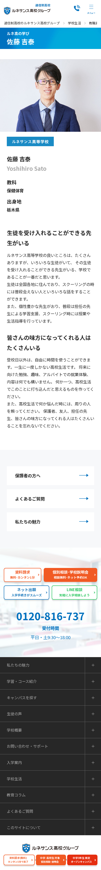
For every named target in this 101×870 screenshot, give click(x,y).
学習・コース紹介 (22, 681)
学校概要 (14, 730)
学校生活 (74, 23)
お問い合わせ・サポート (27, 746)
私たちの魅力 (27, 521)
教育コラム (16, 795)
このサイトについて (24, 827)
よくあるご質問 (30, 499)
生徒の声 (14, 714)
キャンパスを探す (22, 697)
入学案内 (14, 762)
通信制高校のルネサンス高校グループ (32, 23)
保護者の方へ (27, 475)
